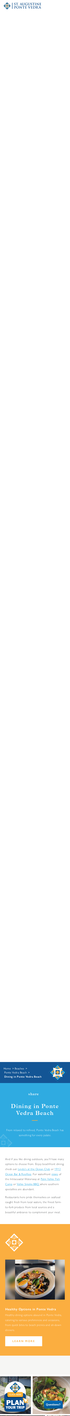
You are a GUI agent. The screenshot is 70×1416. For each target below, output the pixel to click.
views (55, 1174)
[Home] (22, 5)
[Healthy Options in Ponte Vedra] (35, 1280)
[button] (51, 1405)
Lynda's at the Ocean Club (34, 1169)
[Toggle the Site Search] (46, 6)
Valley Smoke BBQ (28, 1184)
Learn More (35, 541)
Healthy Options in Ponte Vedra (30, 1309)
